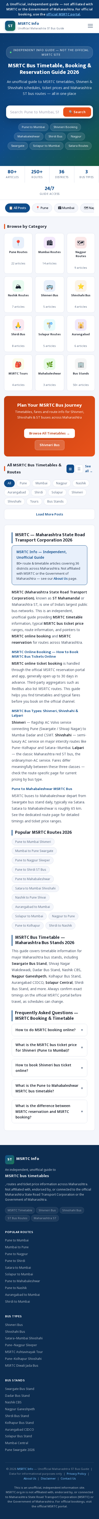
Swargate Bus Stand (19, 1389)
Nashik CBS (13, 1402)
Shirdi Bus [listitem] (55, 136)
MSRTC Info (25, 1469)
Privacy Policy (76, 1473)
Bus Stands (55, 501)
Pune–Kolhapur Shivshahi (23, 1359)
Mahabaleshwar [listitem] (29, 136)
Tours (34, 501)
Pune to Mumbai (17, 1240)
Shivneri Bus (50, 445)
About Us (61, 578)
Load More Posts (49, 514)
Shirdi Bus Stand (17, 1416)
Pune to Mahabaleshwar (22, 1281)
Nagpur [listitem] (76, 136)
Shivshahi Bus (15, 1331)
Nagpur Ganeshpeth (20, 1409)
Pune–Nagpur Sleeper (21, 1345)
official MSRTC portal (63, 14)
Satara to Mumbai (18, 1267)
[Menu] (90, 26)
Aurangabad (17, 492)
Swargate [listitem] (17, 146)
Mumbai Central (16, 1443)
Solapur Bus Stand (18, 1436)
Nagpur (61, 483)
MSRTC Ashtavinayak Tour (24, 1352)
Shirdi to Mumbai (17, 1301)
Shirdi (39, 492)
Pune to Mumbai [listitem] (33, 127)
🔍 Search (77, 112)
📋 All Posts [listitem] (17, 208)
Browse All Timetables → (49, 433)
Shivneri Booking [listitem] (65, 127)
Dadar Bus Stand (17, 1395)
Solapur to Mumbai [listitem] (46, 146)
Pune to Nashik (16, 1288)
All (9, 483)
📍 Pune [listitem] (42, 208)
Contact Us (68, 1478)
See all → (89, 468)
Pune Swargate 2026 (20, 1450)
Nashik (81, 483)
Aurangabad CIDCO (19, 1429)
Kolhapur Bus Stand (19, 1423)
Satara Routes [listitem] (78, 146)
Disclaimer (48, 1478)
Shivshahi (14, 501)
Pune (23, 483)
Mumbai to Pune (17, 1247)
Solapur (57, 492)
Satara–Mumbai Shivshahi (24, 1338)
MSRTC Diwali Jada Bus (21, 1365)
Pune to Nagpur (16, 1254)
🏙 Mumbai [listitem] (66, 208)
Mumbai (41, 483)
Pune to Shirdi (15, 1261)
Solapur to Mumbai (19, 1274)
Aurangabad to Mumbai (22, 1295)
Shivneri (77, 492)
